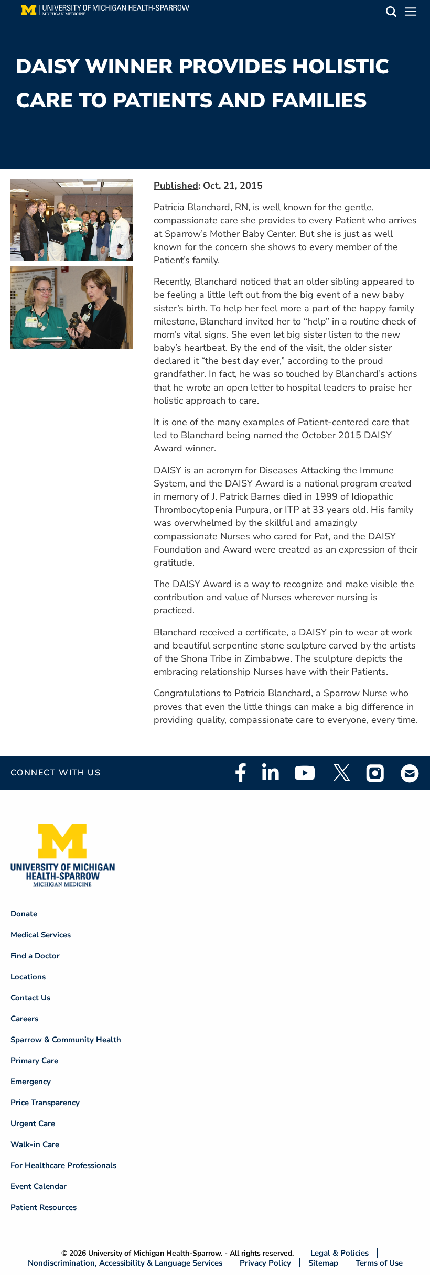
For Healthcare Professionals (63, 1165)
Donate (23, 914)
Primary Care (34, 1060)
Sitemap (323, 1262)
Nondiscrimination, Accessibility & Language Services (125, 1262)
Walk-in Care (34, 1144)
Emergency (30, 1081)
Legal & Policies (339, 1253)
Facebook (240, 772)
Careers (24, 1018)
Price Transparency (45, 1102)
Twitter (340, 772)
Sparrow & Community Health (65, 1039)
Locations (28, 976)
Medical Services (40, 935)
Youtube (305, 772)
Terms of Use (379, 1262)
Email (410, 773)
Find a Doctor (35, 955)
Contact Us (30, 997)
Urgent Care (32, 1123)
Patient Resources (43, 1207)
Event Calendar (38, 1186)
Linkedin (270, 772)
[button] (391, 13)
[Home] (105, 13)
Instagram (375, 772)
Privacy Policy (265, 1262)
